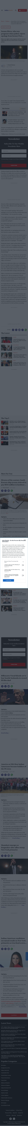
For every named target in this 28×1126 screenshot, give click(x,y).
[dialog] (14, 563)
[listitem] (14, 562)
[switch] (22, 565)
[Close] (25, 540)
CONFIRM (8, 580)
